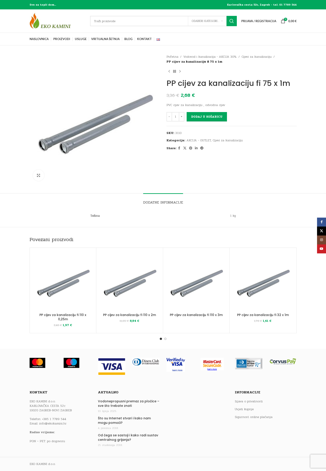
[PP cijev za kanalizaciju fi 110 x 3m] (196, 281)
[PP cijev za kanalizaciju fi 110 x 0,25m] (63, 281)
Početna (172, 56)
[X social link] (185, 148)
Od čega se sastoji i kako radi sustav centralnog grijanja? (128, 437)
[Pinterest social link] (191, 148)
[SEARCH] (232, 21)
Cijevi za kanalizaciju (257, 56)
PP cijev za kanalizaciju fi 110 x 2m (129, 315)
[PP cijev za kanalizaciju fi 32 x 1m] (263, 281)
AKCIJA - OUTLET (198, 140)
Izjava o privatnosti (249, 401)
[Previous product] (169, 71)
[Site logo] (58, 21)
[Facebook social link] (179, 148)
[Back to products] (174, 71)
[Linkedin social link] (196, 148)
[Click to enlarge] (38, 175)
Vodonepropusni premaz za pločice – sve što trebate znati (128, 403)
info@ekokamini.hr (53, 423)
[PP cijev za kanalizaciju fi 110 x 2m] (130, 281)
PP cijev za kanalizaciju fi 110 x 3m (196, 315)
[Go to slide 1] (161, 339)
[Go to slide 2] (165, 339)
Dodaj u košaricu (206, 117)
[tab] (163, 200)
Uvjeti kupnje (244, 409)
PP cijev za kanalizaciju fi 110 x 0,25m (62, 317)
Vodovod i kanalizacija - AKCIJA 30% (210, 56)
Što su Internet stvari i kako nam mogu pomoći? (124, 420)
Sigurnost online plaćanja (253, 417)
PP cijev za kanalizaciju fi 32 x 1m (263, 315)
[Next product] (180, 71)
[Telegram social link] (202, 148)
